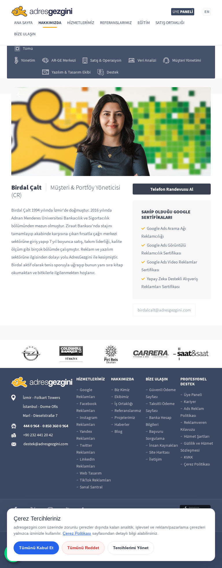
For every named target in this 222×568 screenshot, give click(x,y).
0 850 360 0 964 (55, 425)
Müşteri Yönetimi (186, 60)
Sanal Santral (91, 487)
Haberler (122, 424)
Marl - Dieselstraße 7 (40, 415)
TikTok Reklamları (95, 480)
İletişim (155, 459)
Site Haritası (158, 452)
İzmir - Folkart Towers (41, 397)
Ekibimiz (121, 396)
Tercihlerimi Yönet (131, 547)
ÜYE (183, 11)
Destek (113, 72)
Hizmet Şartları (196, 436)
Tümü (28, 48)
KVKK (188, 457)
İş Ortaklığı (123, 403)
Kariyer (189, 401)
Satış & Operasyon (105, 60)
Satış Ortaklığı (170, 22)
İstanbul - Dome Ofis (40, 406)
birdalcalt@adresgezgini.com (164, 310)
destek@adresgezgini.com (45, 443)
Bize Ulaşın (25, 33)
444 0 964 (31, 425)
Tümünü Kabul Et (36, 547)
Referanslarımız (116, 22)
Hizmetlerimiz (80, 22)
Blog (118, 431)
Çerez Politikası (196, 464)
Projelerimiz (124, 417)
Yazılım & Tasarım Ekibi (71, 72)
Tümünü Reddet (83, 547)
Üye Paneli (192, 394)
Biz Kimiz (122, 389)
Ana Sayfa (23, 22)
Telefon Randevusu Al (171, 189)
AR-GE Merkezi (63, 60)
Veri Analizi (147, 60)
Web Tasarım (90, 473)
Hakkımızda (49, 22)
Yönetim (28, 60)
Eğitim (144, 22)
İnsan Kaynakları (163, 445)
